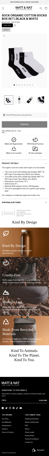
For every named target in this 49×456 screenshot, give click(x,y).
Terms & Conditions (32, 439)
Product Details (10, 163)
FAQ (26, 425)
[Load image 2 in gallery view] (19, 100)
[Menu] (3, 8)
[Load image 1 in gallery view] (8, 100)
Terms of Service (8, 432)
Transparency (6, 425)
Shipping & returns (11, 202)
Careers (5, 429)
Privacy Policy (29, 435)
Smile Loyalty (29, 432)
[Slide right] (6, 107)
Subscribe (43, 400)
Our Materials (6, 422)
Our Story (5, 419)
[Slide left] (6, 90)
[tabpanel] (25, 60)
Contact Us (29, 442)
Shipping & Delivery (32, 419)
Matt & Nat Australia (10, 452)
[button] (40, 8)
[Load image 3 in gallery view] (29, 100)
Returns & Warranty (32, 422)
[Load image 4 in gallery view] (40, 100)
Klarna (27, 429)
